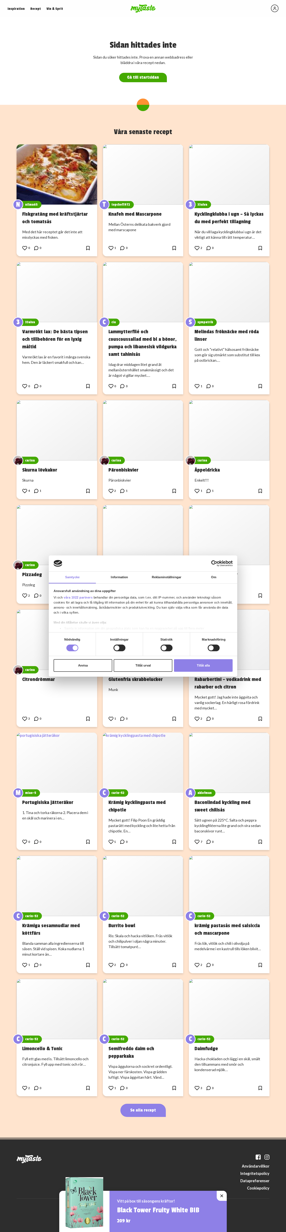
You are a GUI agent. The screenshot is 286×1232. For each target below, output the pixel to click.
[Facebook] (258, 1157)
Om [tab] (213, 577)
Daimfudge (206, 1048)
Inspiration (16, 9)
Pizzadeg (32, 574)
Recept (35, 9)
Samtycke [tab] (72, 577)
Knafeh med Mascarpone (135, 214)
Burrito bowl (121, 925)
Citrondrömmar (38, 679)
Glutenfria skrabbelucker (135, 679)
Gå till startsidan (143, 77)
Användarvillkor (255, 1166)
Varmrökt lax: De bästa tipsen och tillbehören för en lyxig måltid (55, 339)
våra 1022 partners (78, 597)
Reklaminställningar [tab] (166, 577)
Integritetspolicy (254, 1173)
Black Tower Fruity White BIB (158, 1210)
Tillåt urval (143, 665)
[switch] (119, 648)
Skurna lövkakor (39, 470)
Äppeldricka (207, 470)
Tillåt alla (203, 665)
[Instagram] (266, 1157)
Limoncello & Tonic (42, 1048)
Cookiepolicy (258, 1188)
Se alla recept (143, 1110)
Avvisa (83, 665)
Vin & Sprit (54, 9)
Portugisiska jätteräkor (47, 802)
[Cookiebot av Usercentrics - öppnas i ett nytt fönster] (214, 563)
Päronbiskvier (123, 470)
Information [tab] (119, 577)
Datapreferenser (254, 1180)
